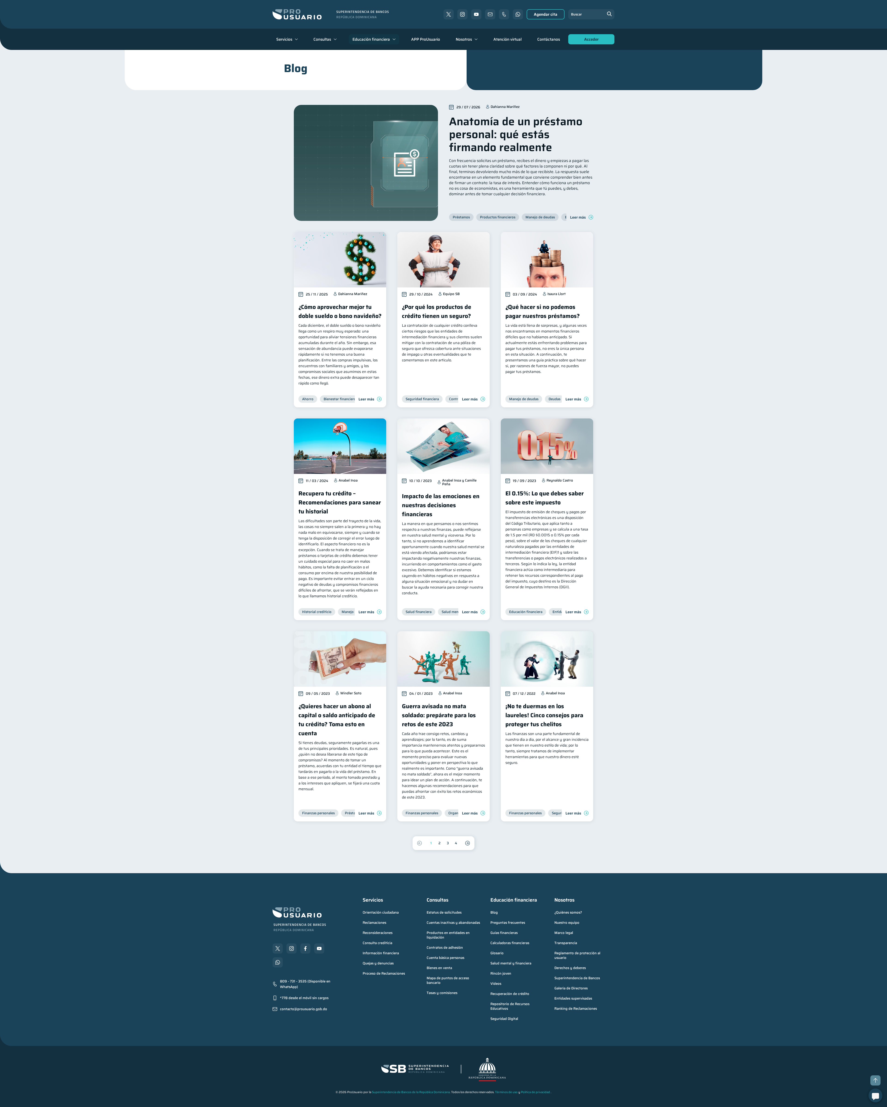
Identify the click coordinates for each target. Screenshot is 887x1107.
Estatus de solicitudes (444, 912)
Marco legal (563, 933)
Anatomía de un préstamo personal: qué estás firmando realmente (516, 134)
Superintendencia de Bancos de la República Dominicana (411, 1092)
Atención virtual (507, 39)
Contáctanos (548, 39)
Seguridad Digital (504, 1019)
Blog (494, 912)
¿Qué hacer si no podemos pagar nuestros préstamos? (542, 311)
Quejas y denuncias (378, 963)
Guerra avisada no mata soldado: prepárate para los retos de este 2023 (439, 715)
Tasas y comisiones (442, 993)
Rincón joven (500, 973)
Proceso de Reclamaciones (384, 973)
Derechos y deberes (570, 968)
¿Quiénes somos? (568, 912)
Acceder (590, 40)
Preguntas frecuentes (507, 922)
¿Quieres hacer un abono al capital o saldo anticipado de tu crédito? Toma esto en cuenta (336, 720)
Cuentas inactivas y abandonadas (453, 922)
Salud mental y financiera (510, 963)
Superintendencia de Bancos (577, 978)
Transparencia (565, 943)
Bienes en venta (439, 968)
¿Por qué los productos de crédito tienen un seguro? (436, 311)
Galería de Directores (571, 988)
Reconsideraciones (377, 933)
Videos (495, 983)
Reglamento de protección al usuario (577, 955)
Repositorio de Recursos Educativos (510, 1006)
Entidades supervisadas (573, 998)
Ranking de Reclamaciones (575, 1008)
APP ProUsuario (425, 39)
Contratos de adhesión (445, 947)
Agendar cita (545, 14)
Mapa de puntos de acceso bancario (448, 980)
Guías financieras (504, 933)
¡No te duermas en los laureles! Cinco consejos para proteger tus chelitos (544, 715)
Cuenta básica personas (445, 958)
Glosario (497, 953)
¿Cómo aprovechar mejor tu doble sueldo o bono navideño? (340, 311)
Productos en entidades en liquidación (449, 935)
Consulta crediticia (377, 943)
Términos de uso (506, 1092)
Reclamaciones (374, 922)
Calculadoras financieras (509, 943)
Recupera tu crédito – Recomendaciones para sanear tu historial (339, 502)
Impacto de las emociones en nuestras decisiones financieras (441, 505)
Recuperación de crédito (509, 994)
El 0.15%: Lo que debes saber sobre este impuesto (544, 498)
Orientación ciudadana (381, 912)
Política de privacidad (535, 1092)
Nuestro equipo (566, 922)
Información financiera (381, 953)
